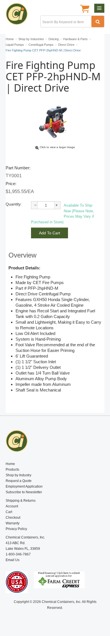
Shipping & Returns (21, 501)
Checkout (13, 518)
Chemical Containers (19, 15)
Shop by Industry (18, 475)
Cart (9, 512)
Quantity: (14, 204)
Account (12, 506)
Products (12, 469)
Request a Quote (19, 481)
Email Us (12, 560)
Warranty (12, 523)
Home (10, 464)
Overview (22, 255)
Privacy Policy (16, 529)
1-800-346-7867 (18, 554)
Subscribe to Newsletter (24, 492)
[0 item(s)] (85, 9)
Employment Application (24, 486)
